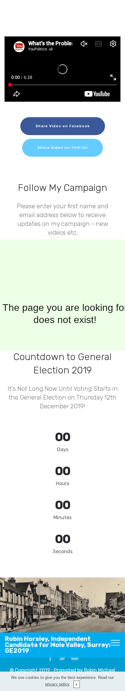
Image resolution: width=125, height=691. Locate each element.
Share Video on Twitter (62, 147)
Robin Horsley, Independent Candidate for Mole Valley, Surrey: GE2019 (57, 645)
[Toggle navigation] (115, 642)
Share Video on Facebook (62, 126)
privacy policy (57, 684)
